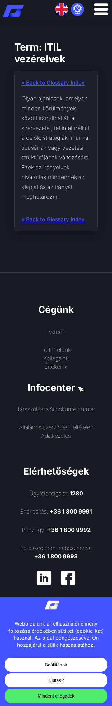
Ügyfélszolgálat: (56, 493)
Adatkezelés (56, 435)
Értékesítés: (56, 511)
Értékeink (56, 366)
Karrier (56, 332)
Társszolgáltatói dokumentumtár (56, 409)
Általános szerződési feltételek (56, 427)
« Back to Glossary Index (52, 83)
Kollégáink (56, 358)
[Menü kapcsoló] (101, 9)
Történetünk (56, 350)
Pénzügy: (56, 530)
